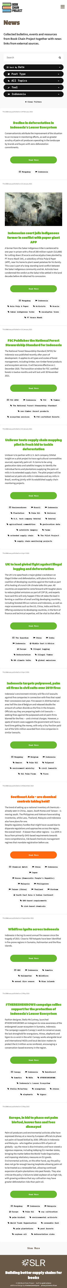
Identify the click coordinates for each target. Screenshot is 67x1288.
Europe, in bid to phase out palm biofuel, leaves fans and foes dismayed (33, 1122)
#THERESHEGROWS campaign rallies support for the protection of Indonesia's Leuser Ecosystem (33, 1009)
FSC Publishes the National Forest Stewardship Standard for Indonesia (33, 342)
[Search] (59, 57)
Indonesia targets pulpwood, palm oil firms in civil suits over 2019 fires (33, 685)
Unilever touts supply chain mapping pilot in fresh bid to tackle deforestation (33, 444)
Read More (33, 160)
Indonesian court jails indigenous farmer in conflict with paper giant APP (33, 237)
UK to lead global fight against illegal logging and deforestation (33, 566)
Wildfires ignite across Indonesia (33, 929)
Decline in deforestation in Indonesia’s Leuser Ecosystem (33, 124)
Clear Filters (34, 102)
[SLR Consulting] (33, 1262)
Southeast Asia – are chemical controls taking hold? (33, 798)
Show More (33, 1248)
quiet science (46, 1283)
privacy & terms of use (49, 1285)
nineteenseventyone (32, 1285)
